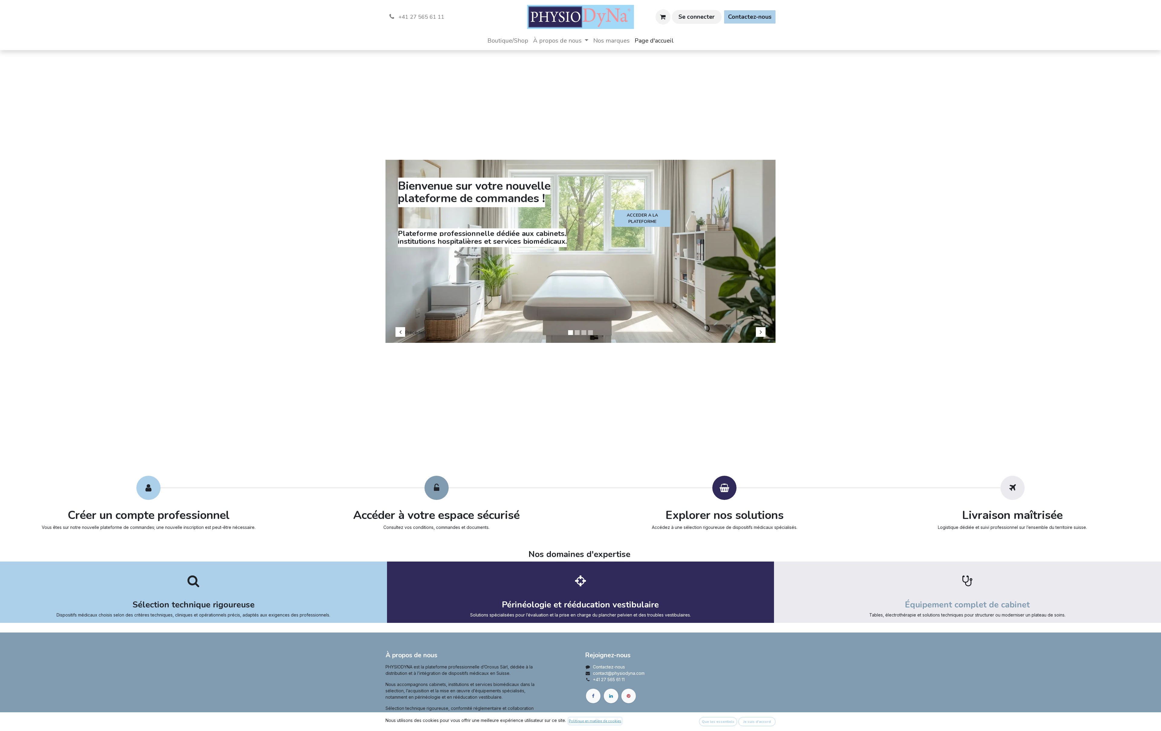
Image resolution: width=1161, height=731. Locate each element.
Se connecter (696, 17)
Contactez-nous (750, 17)
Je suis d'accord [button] (757, 721)
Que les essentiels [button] (718, 721)
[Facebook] (593, 696)
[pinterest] (628, 696)
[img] (411, 248)
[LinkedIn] (611, 696)
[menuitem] (508, 41)
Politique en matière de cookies (595, 721)
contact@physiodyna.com (619, 673)
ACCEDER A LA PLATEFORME (642, 218)
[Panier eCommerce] (663, 16)
